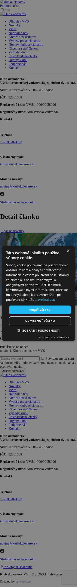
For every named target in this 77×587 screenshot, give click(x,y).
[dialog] (38, 293)
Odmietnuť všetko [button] (40, 321)
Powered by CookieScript (55, 337)
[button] (38, 330)
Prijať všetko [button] (39, 310)
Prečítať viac (46, 300)
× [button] (68, 251)
